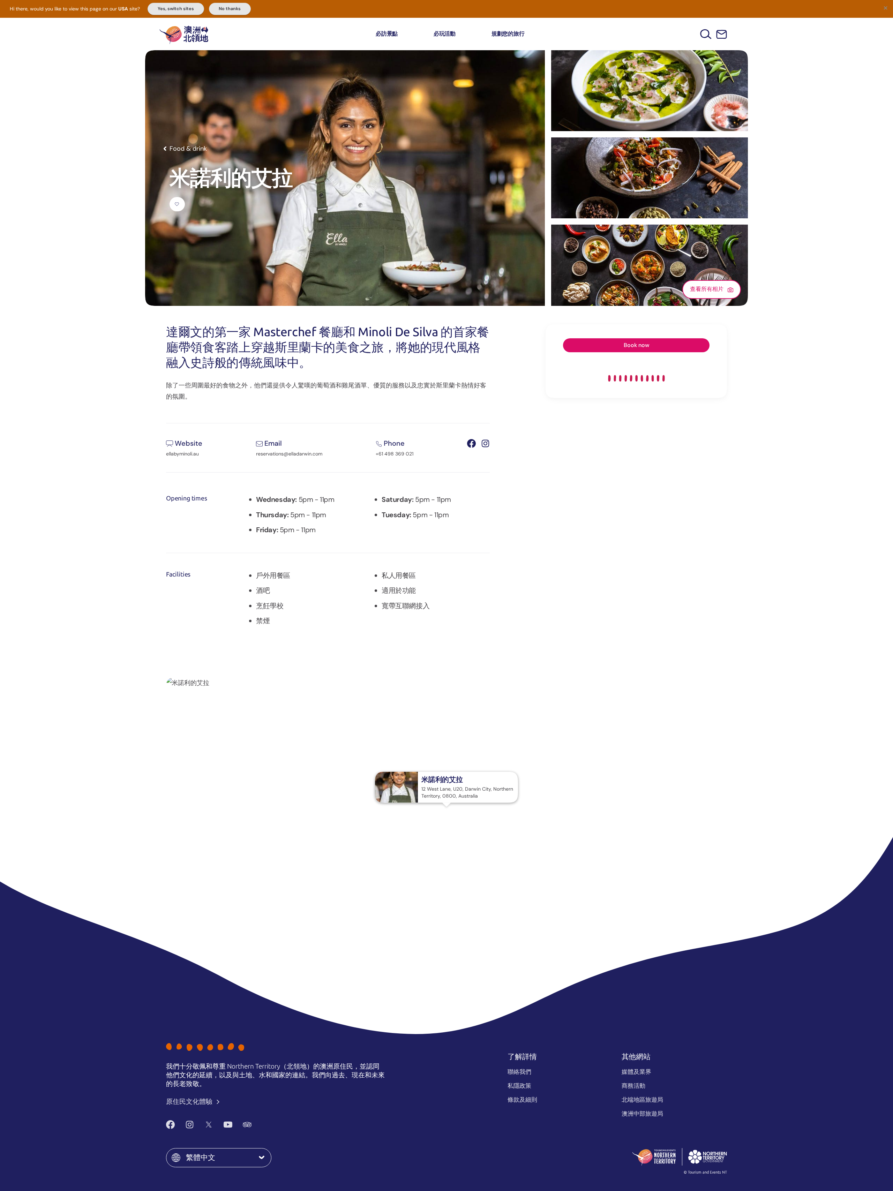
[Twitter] (208, 1124)
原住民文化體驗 (190, 1102)
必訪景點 (387, 33)
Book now (636, 345)
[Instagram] (189, 1124)
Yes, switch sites (176, 9)
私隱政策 (519, 1085)
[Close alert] (885, 7)
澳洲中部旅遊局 (642, 1113)
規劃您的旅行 (508, 33)
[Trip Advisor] (247, 1124)
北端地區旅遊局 (642, 1099)
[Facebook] (170, 1124)
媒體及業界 (636, 1071)
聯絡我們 (519, 1071)
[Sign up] (721, 34)
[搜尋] (706, 34)
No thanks (230, 9)
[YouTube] (228, 1124)
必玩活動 (445, 33)
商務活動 (633, 1085)
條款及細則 (522, 1099)
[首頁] (183, 34)
